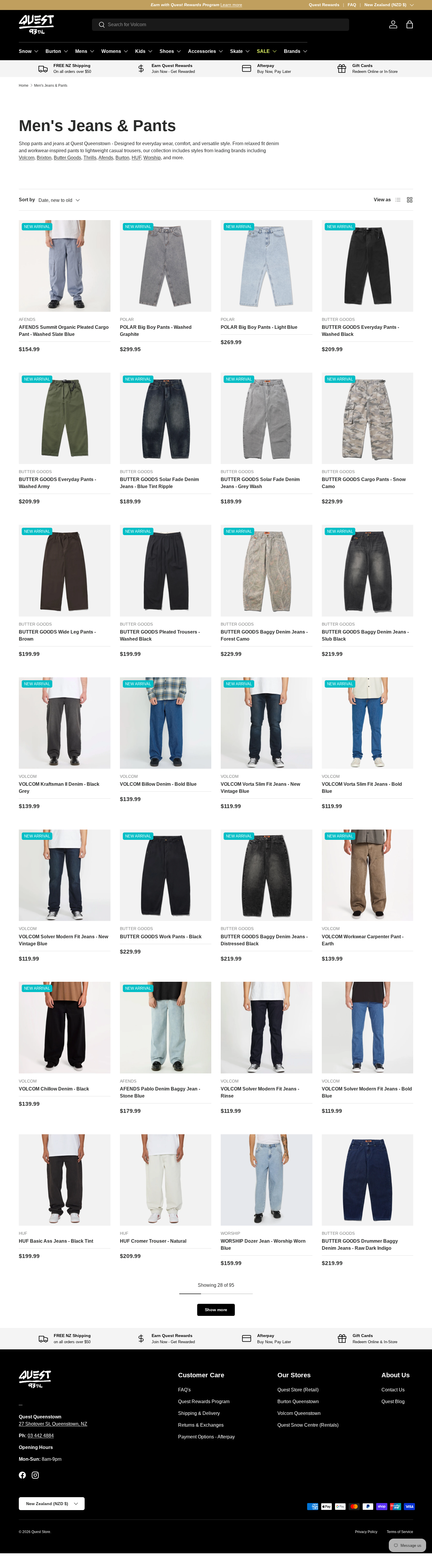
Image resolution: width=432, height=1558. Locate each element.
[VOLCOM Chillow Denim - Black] (64, 1027)
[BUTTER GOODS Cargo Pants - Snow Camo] (367, 418)
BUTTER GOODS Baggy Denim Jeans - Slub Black (365, 635)
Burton (53, 51)
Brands (292, 51)
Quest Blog (393, 1401)
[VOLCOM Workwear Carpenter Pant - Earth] (367, 875)
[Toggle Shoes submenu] (178, 51)
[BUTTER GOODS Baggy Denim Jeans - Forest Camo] (266, 571)
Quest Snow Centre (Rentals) (308, 1425)
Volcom (26, 157)
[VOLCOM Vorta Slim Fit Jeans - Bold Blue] (367, 723)
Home (24, 85)
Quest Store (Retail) (298, 1389)
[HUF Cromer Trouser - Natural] (166, 1180)
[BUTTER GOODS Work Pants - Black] (166, 875)
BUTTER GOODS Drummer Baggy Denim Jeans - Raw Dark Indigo (360, 1245)
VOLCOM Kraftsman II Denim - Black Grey (59, 788)
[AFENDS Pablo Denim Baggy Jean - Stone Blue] (166, 1027)
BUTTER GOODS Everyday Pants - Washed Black (360, 331)
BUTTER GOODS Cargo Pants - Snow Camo (364, 483)
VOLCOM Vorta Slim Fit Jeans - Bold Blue (362, 788)
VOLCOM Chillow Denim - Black (54, 1088)
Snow (25, 51)
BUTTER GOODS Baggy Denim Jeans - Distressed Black (264, 940)
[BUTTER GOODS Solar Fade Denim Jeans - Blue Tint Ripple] (166, 418)
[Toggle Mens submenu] (92, 51)
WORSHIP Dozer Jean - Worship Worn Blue (263, 1245)
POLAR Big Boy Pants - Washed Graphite (156, 331)
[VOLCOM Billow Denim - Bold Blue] (166, 723)
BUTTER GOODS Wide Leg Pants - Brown (57, 635)
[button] (409, 24)
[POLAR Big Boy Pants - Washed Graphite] (166, 266)
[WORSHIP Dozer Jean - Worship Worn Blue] (266, 1180)
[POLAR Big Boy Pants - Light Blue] (266, 266)
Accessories (202, 51)
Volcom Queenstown (299, 1413)
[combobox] (220, 25)
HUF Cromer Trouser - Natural (153, 1241)
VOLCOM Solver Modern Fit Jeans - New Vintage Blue (63, 940)
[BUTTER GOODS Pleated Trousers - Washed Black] (166, 571)
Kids (140, 51)
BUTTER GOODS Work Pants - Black (161, 936)
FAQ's (184, 1389)
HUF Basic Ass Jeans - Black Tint (56, 1241)
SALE (263, 51)
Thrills (89, 157)
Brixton (44, 157)
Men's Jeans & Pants (50, 85)
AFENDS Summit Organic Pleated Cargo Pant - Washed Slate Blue (64, 331)
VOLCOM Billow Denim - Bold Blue (158, 784)
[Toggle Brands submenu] (305, 51)
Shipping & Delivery (199, 1413)
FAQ (352, 4)
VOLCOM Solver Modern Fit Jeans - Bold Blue (367, 1092)
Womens (111, 51)
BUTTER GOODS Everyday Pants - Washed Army (57, 483)
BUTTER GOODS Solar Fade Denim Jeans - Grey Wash (260, 483)
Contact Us (393, 1389)
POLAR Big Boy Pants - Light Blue (259, 327)
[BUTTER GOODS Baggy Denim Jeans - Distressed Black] (266, 875)
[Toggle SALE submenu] (274, 51)
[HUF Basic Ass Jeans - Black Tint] (64, 1180)
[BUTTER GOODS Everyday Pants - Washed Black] (367, 266)
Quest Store (40, 1532)
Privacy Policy (366, 1532)
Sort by (27, 199)
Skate (236, 51)
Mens (81, 51)
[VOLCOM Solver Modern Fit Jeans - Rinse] (266, 1027)
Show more (216, 1309)
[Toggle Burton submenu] (65, 51)
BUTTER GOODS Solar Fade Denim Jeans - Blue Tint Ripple (159, 483)
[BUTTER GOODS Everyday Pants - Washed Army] (64, 418)
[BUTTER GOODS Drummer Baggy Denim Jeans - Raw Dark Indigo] (367, 1180)
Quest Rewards (324, 4)
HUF (136, 157)
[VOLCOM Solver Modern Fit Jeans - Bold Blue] (367, 1027)
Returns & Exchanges (201, 1425)
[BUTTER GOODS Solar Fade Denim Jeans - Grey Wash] (266, 418)
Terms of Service (400, 1532)
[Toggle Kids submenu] (150, 51)
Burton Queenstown (298, 1401)
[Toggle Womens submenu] (125, 51)
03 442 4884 (41, 1435)
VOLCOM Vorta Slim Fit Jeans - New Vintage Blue (260, 788)
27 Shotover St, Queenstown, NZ (53, 1423)
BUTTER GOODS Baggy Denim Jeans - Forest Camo (264, 635)
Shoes (167, 51)
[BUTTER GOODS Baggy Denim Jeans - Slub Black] (367, 571)
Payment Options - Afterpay (206, 1436)
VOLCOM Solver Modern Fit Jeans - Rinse (260, 1092)
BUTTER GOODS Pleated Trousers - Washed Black (160, 635)
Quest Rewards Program (204, 1401)
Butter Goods (67, 157)
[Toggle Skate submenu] (247, 51)
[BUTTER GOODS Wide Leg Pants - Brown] (64, 571)
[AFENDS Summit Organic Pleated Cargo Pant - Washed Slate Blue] (64, 266)
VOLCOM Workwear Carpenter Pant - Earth (362, 940)
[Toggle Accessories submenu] (220, 51)
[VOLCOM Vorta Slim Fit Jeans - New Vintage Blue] (266, 723)
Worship (152, 157)
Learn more (99, 4)
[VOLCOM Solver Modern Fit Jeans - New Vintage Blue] (64, 875)
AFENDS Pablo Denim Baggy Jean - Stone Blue (160, 1092)
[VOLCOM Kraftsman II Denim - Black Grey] (64, 723)
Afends (105, 157)
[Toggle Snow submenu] (36, 51)
